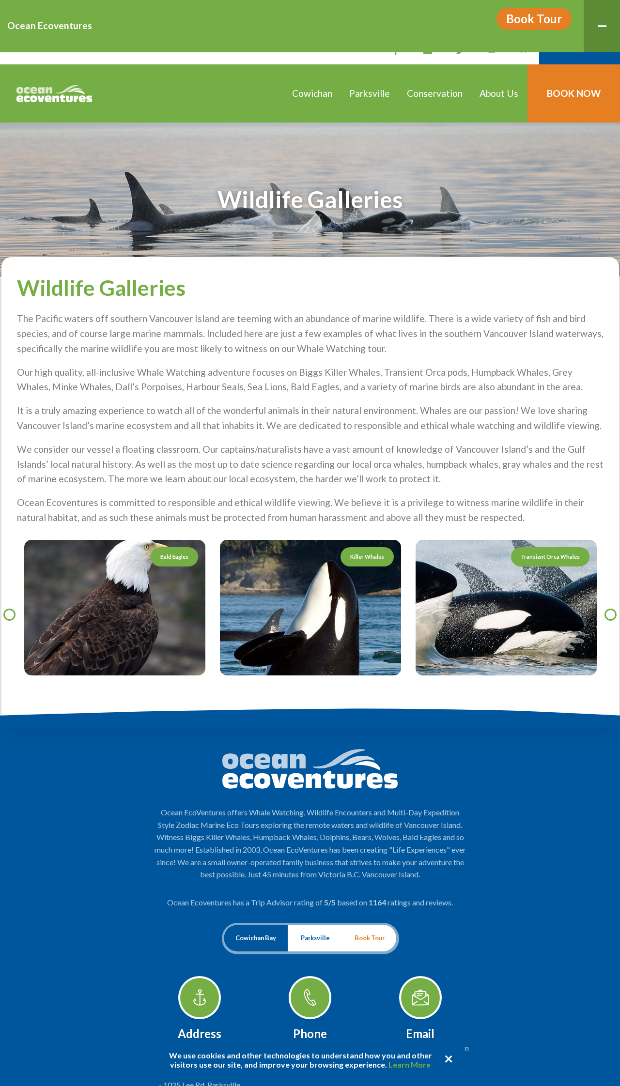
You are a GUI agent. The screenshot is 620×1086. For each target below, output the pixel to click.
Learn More (409, 1064)
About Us (499, 93)
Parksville (369, 93)
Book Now (574, 93)
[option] (310, 608)
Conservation (435, 93)
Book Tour (534, 19)
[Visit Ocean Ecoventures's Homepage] (54, 93)
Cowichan (312, 93)
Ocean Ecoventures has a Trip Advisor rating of (310, 902)
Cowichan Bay (255, 938)
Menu (602, 26)
